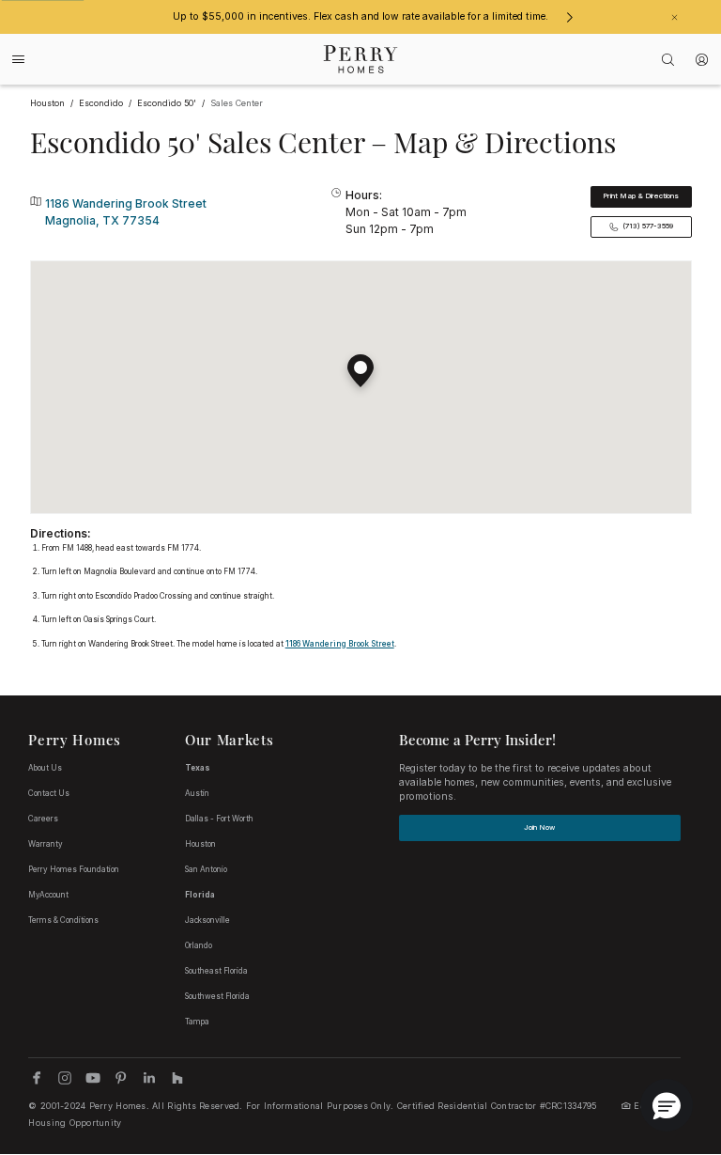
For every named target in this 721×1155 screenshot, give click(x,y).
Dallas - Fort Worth (219, 818)
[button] (360, 363)
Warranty (45, 844)
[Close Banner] (674, 17)
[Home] (361, 59)
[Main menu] (18, 59)
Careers (43, 818)
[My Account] (702, 59)
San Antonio (206, 869)
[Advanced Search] (668, 59)
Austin (197, 793)
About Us (45, 768)
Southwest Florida (217, 996)
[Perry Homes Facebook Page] (36, 1077)
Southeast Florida (216, 971)
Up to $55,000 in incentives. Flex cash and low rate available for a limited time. (360, 16)
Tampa (197, 1021)
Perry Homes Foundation (73, 869)
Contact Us (48, 793)
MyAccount (48, 894)
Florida (200, 894)
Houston (200, 844)
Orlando (198, 945)
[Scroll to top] (665, 1037)
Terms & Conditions (63, 920)
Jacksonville (207, 920)
